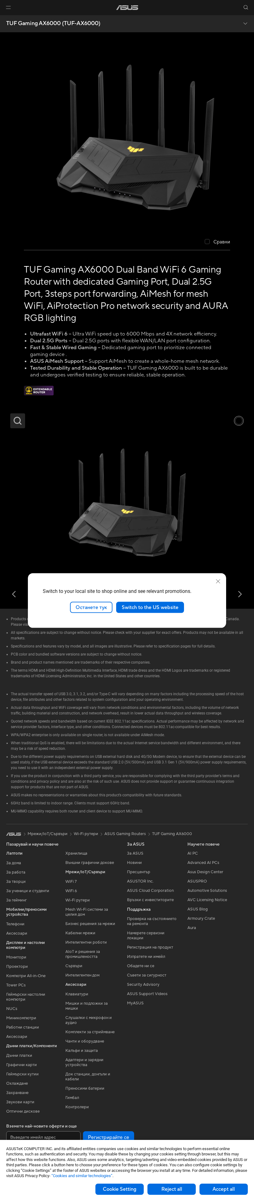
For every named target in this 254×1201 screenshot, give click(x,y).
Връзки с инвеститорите (150, 899)
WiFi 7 (71, 881)
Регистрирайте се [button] (108, 1137)
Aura (191, 927)
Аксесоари (16, 933)
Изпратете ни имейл (146, 956)
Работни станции (22, 1027)
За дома (13, 863)
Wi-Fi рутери (77, 900)
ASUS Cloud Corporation (150, 890)
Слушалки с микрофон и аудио (88, 1020)
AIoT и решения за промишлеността (82, 954)
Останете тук (91, 607)
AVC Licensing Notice (207, 899)
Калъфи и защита (81, 1050)
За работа (15, 872)
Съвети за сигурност (146, 975)
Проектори (17, 966)
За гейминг (16, 900)
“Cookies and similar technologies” (81, 1175)
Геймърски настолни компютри (25, 997)
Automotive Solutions (207, 890)
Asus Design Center (205, 872)
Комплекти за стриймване (90, 1032)
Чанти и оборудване (84, 1041)
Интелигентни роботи (86, 942)
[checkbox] (217, 242)
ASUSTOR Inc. (140, 881)
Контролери (77, 1107)
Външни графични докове (89, 862)
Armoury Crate (201, 918)
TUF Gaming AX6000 (172, 833)
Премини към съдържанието (7, 19)
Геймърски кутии (22, 1074)
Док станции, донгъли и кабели (87, 1077)
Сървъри (73, 965)
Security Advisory (143, 984)
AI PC (192, 853)
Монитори (16, 957)
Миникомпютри (21, 1018)
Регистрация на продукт (150, 947)
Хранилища (76, 853)
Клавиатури (76, 994)
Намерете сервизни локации (145, 936)
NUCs (11, 1008)
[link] (127, 7)
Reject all (171, 1189)
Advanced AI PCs (203, 862)
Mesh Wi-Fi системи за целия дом (86, 912)
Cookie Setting (119, 1189)
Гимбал (72, 1097)
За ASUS (135, 853)
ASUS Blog (197, 909)
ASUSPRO (197, 881)
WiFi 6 (71, 890)
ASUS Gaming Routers (125, 833)
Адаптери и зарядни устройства (84, 1062)
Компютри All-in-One (26, 975)
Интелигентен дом (82, 975)
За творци (16, 881)
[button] (8, 7)
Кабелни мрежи (80, 933)
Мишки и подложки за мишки (86, 1006)
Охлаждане (17, 1083)
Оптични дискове (23, 1111)
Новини (134, 862)
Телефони (15, 924)
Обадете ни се (140, 965)
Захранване (17, 1092)
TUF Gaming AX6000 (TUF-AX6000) (53, 23)
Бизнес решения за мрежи (90, 923)
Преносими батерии (84, 1088)
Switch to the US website (150, 607)
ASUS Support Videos (147, 993)
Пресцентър (138, 872)
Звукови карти (20, 1102)
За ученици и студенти (27, 890)
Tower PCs (16, 985)
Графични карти (21, 1064)
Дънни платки (19, 1055)
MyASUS (135, 1003)
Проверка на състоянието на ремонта (152, 921)
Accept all (223, 1189)
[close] (218, 581)
